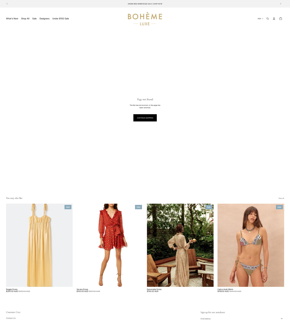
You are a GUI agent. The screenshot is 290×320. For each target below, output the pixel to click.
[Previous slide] (7, 3)
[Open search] (267, 18)
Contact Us (11, 318)
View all (281, 198)
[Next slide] (280, 3)
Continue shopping (145, 118)
